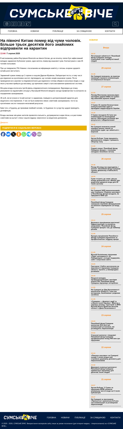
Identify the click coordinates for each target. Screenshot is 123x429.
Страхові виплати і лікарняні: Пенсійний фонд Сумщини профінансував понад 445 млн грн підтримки (105, 337)
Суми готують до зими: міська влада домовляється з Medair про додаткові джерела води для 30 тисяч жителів (105, 181)
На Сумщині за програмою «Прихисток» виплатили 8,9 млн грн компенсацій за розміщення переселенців (104, 401)
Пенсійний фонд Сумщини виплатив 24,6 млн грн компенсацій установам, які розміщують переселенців (102, 325)
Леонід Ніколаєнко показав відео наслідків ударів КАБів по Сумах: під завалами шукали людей (105, 96)
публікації (57, 31)
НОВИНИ (93, 40)
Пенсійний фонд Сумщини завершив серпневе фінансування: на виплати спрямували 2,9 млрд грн (106, 204)
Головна (12, 31)
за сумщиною (84, 31)
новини (35, 31)
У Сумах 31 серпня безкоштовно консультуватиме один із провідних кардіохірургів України (105, 106)
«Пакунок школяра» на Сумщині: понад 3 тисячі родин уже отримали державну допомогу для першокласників (105, 357)
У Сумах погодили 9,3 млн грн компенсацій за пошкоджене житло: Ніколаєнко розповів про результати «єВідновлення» (105, 117)
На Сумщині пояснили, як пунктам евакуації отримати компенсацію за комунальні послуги (105, 78)
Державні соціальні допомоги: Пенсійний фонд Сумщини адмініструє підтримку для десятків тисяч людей (104, 369)
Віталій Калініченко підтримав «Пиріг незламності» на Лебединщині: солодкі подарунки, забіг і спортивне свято (105, 257)
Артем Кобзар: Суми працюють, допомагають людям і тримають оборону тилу (105, 140)
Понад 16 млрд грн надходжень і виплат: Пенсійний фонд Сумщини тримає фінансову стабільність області (105, 169)
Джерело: (4, 122)
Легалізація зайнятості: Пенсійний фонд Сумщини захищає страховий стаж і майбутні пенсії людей (105, 58)
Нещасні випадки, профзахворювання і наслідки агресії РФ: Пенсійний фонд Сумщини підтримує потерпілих (104, 280)
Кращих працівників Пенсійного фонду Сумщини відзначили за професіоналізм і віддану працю (105, 237)
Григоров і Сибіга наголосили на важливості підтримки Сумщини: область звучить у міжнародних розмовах (105, 268)
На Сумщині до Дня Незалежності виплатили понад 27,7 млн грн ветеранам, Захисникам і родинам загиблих (105, 292)
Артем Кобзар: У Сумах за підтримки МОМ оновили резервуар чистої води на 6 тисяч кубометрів (105, 390)
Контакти (110, 31)
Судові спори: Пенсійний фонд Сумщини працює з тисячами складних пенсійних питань (104, 150)
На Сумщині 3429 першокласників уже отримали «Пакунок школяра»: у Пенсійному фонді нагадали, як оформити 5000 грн (106, 192)
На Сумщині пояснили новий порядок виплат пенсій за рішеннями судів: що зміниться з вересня (105, 129)
